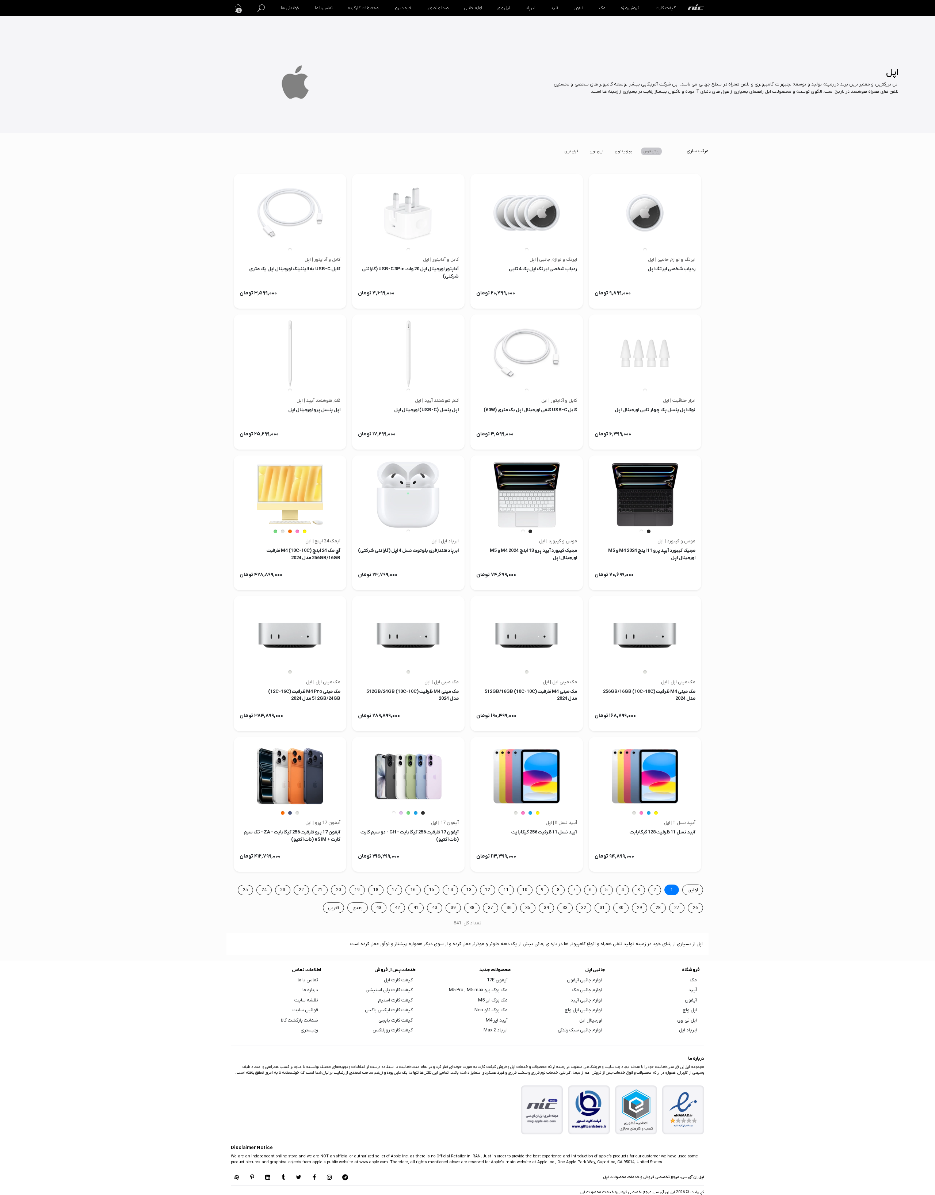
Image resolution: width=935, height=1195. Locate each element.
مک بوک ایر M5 (493, 1000)
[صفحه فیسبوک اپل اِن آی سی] (314, 1177)
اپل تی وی (687, 1020)
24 (264, 890)
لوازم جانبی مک (587, 990)
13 (469, 890)
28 (658, 908)
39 (453, 908)
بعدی (357, 908)
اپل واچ (503, 8)
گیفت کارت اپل (398, 980)
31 (602, 908)
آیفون (578, 8)
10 (524, 890)
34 (546, 908)
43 (378, 908)
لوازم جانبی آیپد (586, 1000)
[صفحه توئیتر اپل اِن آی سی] (299, 1177)
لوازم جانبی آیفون (584, 980)
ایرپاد (530, 8)
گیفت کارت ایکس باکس (389, 1010)
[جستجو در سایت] (261, 8)
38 (471, 908)
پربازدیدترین (623, 151)
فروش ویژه (630, 8)
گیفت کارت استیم (395, 1000)
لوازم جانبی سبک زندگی (580, 1030)
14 (450, 890)
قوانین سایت (305, 1010)
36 (509, 908)
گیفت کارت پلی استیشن (389, 990)
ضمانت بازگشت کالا (299, 1020)
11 (506, 890)
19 (357, 890)
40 (434, 908)
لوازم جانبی (473, 8)
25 (245, 890)
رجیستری (309, 1030)
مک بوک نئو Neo (491, 1010)
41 (416, 908)
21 (320, 890)
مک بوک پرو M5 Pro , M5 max (478, 990)
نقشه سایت (306, 1000)
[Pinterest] (252, 1177)
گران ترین (571, 151)
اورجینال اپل (590, 1020)
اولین (692, 890)
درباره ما (310, 990)
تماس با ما (323, 8)
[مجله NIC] (542, 1110)
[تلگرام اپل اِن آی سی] (345, 1177)
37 (490, 908)
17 (394, 890)
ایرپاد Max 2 (496, 1030)
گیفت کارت (666, 8)
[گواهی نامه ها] (683, 1110)
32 (583, 908)
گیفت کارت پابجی (395, 1020)
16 (413, 890)
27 (676, 908)
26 (695, 908)
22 (301, 890)
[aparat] (237, 1177)
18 (375, 890)
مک (602, 8)
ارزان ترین (596, 151)
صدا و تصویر (438, 8)
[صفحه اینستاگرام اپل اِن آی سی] (329, 1177)
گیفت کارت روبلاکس (393, 1030)
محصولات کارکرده (363, 8)
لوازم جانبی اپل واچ (583, 1010)
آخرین (333, 908)
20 (338, 890)
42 (397, 908)
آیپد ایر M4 (497, 1020)
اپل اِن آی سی (663, 1192)
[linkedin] (268, 1177)
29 (639, 908)
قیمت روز (402, 8)
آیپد (554, 8)
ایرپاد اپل (688, 1030)
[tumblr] (283, 1177)
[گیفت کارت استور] (589, 1110)
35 (527, 908)
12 (487, 890)
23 (282, 890)
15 (431, 890)
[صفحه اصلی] (696, 8)
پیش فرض (651, 151)
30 (620, 908)
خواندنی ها (290, 8)
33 (565, 908)
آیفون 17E (497, 980)
